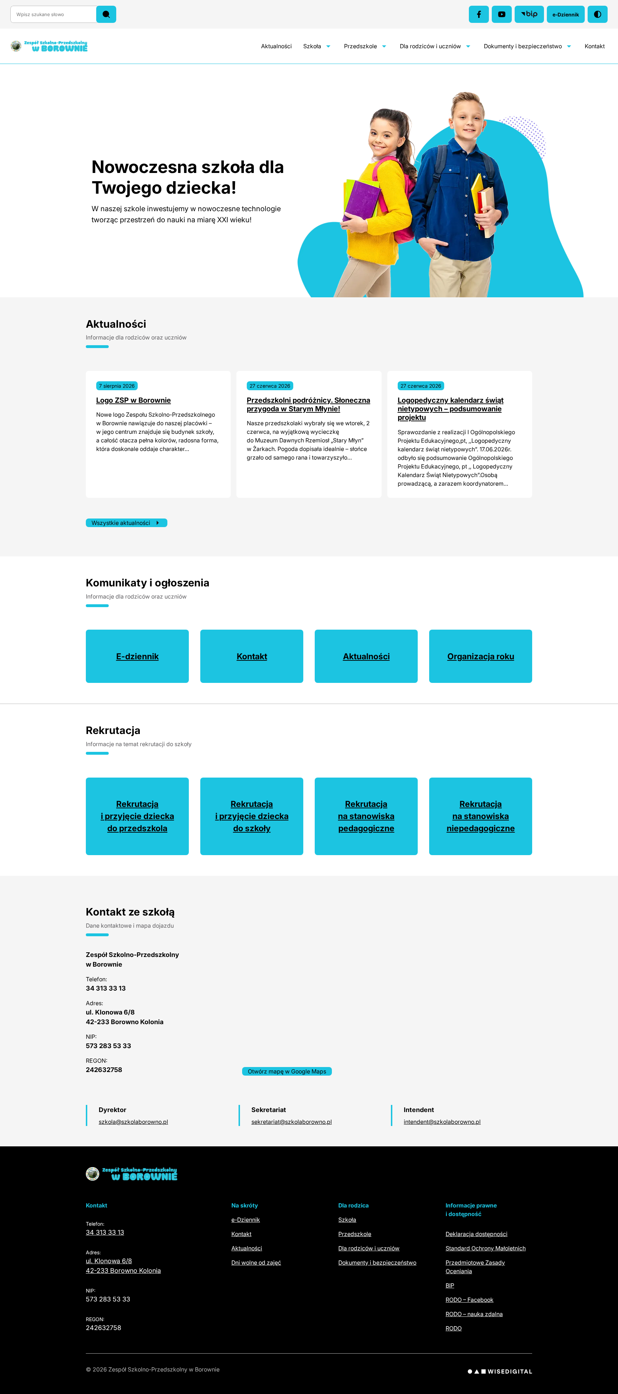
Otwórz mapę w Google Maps (286, 1072)
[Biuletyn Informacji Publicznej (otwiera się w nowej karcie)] (529, 14)
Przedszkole (360, 46)
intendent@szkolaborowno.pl (442, 1121)
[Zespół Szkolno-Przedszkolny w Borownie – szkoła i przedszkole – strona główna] (56, 46)
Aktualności (276, 46)
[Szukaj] (106, 14)
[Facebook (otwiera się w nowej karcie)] (479, 14)
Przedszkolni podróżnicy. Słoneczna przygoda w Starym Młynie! (308, 404)
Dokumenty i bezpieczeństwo (523, 46)
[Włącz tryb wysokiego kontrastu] (598, 14)
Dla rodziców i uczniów (430, 46)
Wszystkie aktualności (121, 522)
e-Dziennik (569, 16)
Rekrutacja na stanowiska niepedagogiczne (481, 816)
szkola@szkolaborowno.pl (133, 1121)
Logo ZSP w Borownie (133, 400)
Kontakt (595, 46)
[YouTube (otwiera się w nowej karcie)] (502, 14)
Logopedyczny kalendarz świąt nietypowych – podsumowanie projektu (451, 409)
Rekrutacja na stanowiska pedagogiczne (366, 816)
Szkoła (312, 46)
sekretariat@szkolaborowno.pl (291, 1121)
